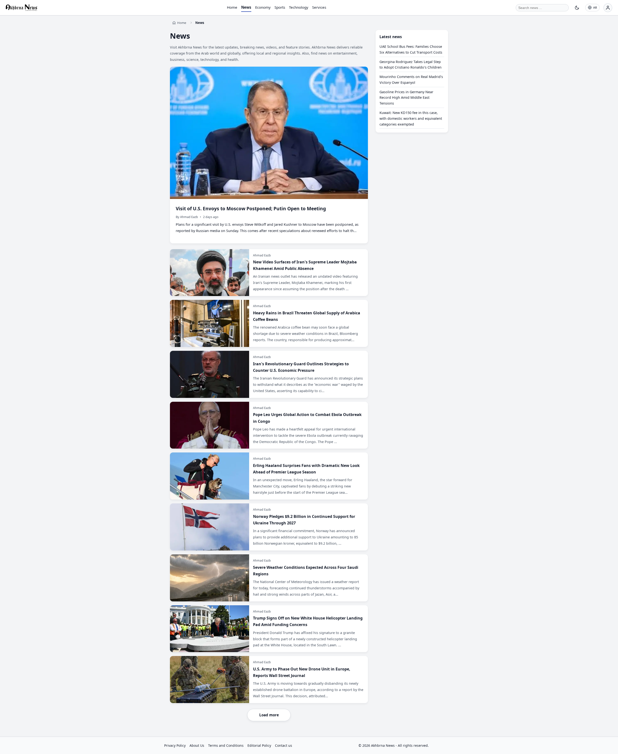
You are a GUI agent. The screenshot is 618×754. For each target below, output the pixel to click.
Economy (263, 7)
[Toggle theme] (577, 7)
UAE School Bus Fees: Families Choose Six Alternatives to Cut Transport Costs (410, 49)
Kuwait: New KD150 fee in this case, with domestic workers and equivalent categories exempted (410, 118)
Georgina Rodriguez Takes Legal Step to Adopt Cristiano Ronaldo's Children (410, 64)
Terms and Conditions (226, 745)
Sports (279, 7)
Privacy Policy (175, 745)
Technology (298, 7)
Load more (269, 714)
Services (319, 7)
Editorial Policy (259, 745)
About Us (197, 745)
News (246, 7)
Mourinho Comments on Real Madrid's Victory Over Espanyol (411, 80)
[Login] (608, 7)
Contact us (283, 745)
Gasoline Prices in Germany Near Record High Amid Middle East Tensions (406, 98)
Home (232, 7)
